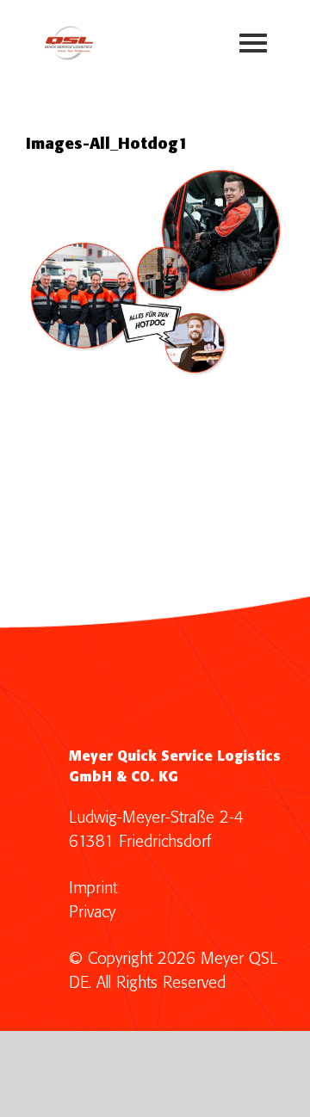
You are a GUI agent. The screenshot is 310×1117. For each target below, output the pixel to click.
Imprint (93, 888)
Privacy (92, 912)
